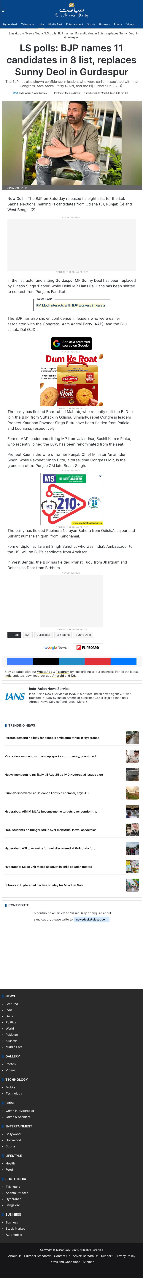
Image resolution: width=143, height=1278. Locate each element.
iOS (73, 675)
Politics (11, 1022)
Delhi (9, 1016)
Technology (14, 1093)
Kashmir (11, 1041)
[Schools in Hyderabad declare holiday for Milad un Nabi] (132, 885)
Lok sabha (63, 634)
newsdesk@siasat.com (91, 919)
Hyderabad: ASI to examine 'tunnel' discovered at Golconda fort (50, 848)
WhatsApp (44, 672)
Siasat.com (16, 33)
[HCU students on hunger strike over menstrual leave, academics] (132, 829)
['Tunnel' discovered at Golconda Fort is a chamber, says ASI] (132, 793)
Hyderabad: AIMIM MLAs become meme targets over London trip (51, 811)
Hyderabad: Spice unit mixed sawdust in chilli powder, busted (48, 867)
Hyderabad (10, 24)
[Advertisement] (71, 245)
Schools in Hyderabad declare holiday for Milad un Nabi (44, 885)
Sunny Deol (83, 634)
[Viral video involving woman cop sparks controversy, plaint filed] (132, 756)
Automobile (14, 1234)
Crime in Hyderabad (20, 1111)
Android (58, 675)
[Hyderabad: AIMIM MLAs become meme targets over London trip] (132, 811)
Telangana (27, 24)
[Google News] (56, 648)
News (30, 33)
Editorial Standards (37, 1256)
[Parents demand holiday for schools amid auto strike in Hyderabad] (132, 737)
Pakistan (12, 1034)
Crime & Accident (18, 1117)
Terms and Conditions (64, 1262)
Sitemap (88, 1262)
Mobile (10, 1087)
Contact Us (62, 1256)
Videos (130, 24)
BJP (28, 634)
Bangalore (13, 1205)
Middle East (55, 24)
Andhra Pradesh (17, 1193)
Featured (12, 1004)
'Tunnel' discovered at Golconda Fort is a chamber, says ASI (47, 793)
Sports (91, 24)
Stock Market (15, 1228)
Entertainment (74, 24)
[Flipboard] (88, 647)
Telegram (62, 672)
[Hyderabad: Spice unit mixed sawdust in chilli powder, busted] (132, 866)
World (10, 1028)
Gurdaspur (43, 634)
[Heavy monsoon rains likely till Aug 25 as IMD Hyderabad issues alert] (132, 774)
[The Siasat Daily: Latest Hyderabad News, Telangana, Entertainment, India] (71, 10)
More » (82, 701)
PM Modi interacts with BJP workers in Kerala (70, 305)
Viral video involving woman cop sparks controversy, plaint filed (50, 756)
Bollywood (13, 1134)
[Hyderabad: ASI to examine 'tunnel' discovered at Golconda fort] (132, 848)
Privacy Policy (125, 1256)
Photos (118, 24)
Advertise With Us (85, 1256)
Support (107, 1256)
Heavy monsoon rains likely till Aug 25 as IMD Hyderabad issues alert (54, 774)
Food (9, 1169)
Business (104, 24)
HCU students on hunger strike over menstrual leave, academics (50, 830)
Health (10, 1163)
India (41, 24)
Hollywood (13, 1140)
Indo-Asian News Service (33, 93)
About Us (14, 1256)
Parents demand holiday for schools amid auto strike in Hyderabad (52, 738)
